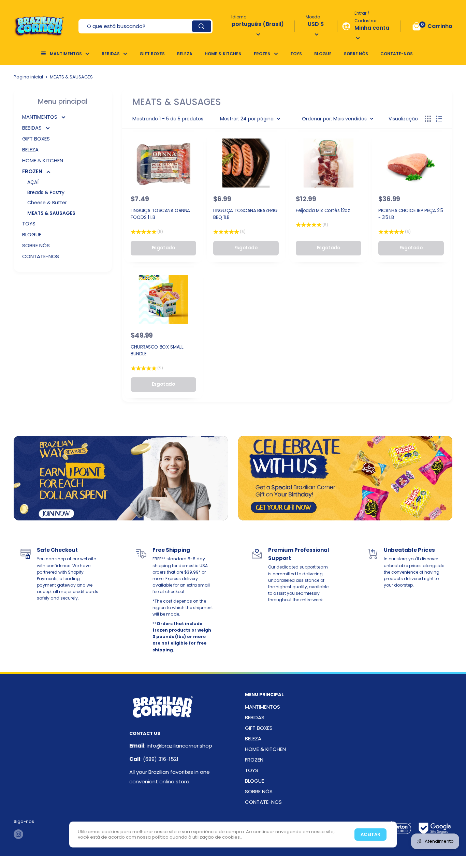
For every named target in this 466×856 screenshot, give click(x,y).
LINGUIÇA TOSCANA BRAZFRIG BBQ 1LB (245, 214)
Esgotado (163, 247)
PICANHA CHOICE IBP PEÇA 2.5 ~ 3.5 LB (410, 214)
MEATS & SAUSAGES (51, 213)
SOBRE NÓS (356, 54)
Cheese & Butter (47, 202)
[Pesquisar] (201, 26)
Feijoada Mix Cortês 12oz (323, 210)
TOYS (296, 54)
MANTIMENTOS (66, 54)
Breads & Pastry (45, 192)
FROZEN (262, 54)
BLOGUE (323, 54)
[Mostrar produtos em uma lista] (439, 119)
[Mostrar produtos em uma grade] (428, 119)
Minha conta (371, 28)
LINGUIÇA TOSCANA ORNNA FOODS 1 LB (160, 214)
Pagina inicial (28, 77)
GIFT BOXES (152, 54)
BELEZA (184, 54)
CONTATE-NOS (396, 54)
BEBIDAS (111, 54)
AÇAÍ (33, 182)
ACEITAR (370, 834)
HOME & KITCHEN (223, 54)
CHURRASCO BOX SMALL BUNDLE (157, 350)
